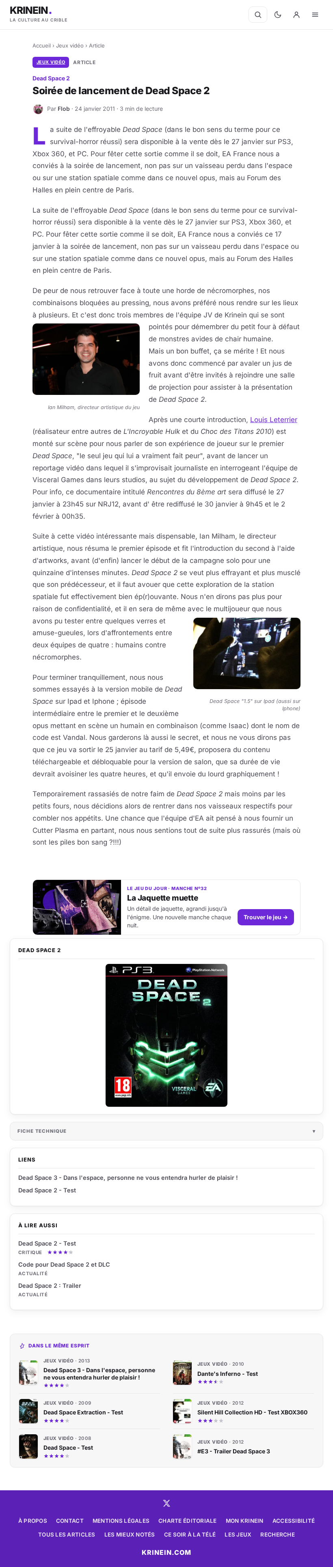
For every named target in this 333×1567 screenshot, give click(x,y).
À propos (32, 1520)
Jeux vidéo (70, 45)
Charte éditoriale (187, 1520)
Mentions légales (121, 1520)
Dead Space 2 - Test (47, 1243)
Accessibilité (293, 1520)
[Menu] (315, 14)
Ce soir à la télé (190, 1534)
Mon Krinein (245, 1520)
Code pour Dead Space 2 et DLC (64, 1264)
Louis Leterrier (273, 420)
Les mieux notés (129, 1534)
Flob (64, 108)
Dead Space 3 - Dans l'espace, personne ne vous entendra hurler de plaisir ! (128, 1177)
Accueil (41, 45)
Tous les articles (66, 1534)
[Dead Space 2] (166, 1035)
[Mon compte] (296, 14)
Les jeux (238, 1534)
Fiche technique (42, 1131)
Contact (70, 1520)
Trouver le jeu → (266, 917)
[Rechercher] (258, 14)
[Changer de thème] (278, 14)
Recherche (277, 1534)
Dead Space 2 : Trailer (49, 1285)
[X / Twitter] (166, 1503)
